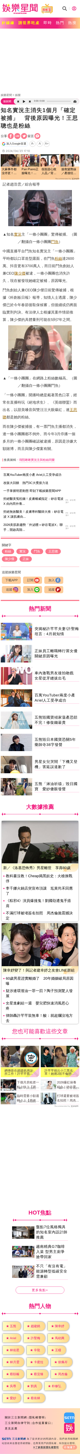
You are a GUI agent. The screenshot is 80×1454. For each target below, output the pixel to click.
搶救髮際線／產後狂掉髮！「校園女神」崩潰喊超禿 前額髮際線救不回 (68, 171)
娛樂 (18, 95)
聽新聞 (7, 101)
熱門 (60, 23)
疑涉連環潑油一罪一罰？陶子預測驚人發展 (39, 993)
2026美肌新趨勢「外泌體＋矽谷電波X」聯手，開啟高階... (33, 527)
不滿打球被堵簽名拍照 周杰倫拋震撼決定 (39, 915)
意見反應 (11, 1428)
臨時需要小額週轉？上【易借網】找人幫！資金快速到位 (28, 1098)
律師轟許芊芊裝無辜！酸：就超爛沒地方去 (39, 1018)
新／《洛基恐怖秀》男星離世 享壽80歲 (37, 868)
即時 (48, 23)
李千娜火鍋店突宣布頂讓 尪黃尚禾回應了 (39, 890)
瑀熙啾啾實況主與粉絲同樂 (37, 459)
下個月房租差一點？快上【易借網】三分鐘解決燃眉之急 (28, 1085)
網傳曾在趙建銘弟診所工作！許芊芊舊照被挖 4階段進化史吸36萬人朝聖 (19, 1072)
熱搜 (72, 23)
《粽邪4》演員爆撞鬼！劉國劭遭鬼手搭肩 (38, 903)
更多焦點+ (40, 1290)
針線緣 (8, 23)
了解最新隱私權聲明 (47, 1447)
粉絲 (58, 258)
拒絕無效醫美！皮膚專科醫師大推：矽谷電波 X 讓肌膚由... (33, 514)
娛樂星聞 (6, 95)
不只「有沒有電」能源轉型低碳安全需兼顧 (51, 1271)
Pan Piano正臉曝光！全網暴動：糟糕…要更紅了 (30, 171)
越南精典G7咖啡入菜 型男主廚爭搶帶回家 (50, 1251)
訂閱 (30, 580)
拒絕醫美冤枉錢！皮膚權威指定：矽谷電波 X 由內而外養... (33, 501)
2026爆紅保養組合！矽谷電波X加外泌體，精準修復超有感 (68, 1085)
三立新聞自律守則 (17, 1422)
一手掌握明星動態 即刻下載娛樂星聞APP (32, 491)
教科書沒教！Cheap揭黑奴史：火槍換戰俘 (39, 878)
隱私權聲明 (37, 1417)
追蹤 (9, 589)
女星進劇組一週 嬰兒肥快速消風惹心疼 (37, 1005)
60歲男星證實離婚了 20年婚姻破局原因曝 (39, 981)
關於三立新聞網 (16, 1417)
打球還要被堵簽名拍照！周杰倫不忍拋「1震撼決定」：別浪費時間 (68, 1098)
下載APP (11, 580)
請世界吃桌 (29, 23)
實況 (17, 234)
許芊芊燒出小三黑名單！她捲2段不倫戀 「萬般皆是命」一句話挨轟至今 (59, 1072)
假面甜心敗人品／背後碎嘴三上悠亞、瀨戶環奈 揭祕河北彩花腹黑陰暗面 (48, 171)
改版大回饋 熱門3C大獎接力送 (25, 483)
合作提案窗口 (41, 1422)
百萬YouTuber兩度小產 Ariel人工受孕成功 (32, 475)
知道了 (71, 1447)
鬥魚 (55, 242)
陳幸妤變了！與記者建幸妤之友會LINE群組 (39, 970)
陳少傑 (19, 273)
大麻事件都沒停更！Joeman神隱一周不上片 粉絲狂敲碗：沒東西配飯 (10, 171)
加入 (51, 580)
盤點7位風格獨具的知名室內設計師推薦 (51, 1232)
